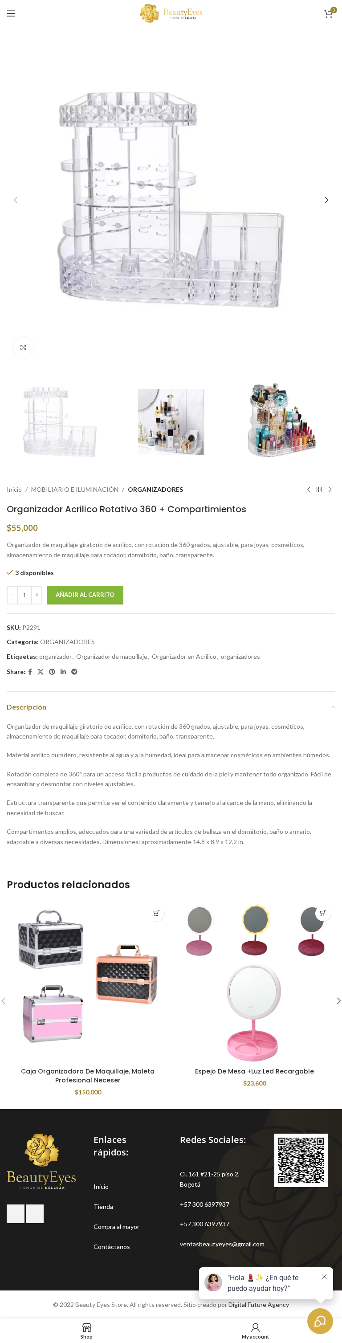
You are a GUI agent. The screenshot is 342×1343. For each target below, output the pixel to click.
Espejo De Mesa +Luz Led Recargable (254, 1071)
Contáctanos (112, 1246)
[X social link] (40, 672)
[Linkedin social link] (63, 672)
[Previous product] (308, 489)
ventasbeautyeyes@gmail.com (222, 1244)
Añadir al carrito (85, 594)
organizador (55, 656)
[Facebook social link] (30, 672)
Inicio (14, 489)
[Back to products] (319, 489)
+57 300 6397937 (204, 1204)
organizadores (240, 656)
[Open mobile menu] (11, 13)
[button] (15, 200)
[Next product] (330, 489)
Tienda (103, 1206)
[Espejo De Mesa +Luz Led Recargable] (254, 982)
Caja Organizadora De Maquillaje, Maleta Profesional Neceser (88, 1076)
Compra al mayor (116, 1226)
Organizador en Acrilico (184, 656)
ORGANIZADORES (155, 489)
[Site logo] (171, 12)
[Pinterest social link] (52, 672)
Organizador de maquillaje (111, 656)
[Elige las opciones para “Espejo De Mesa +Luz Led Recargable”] (323, 913)
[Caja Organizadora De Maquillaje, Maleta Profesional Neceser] (88, 982)
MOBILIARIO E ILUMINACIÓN (74, 489)
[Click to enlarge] (23, 348)
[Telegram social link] (74, 672)
